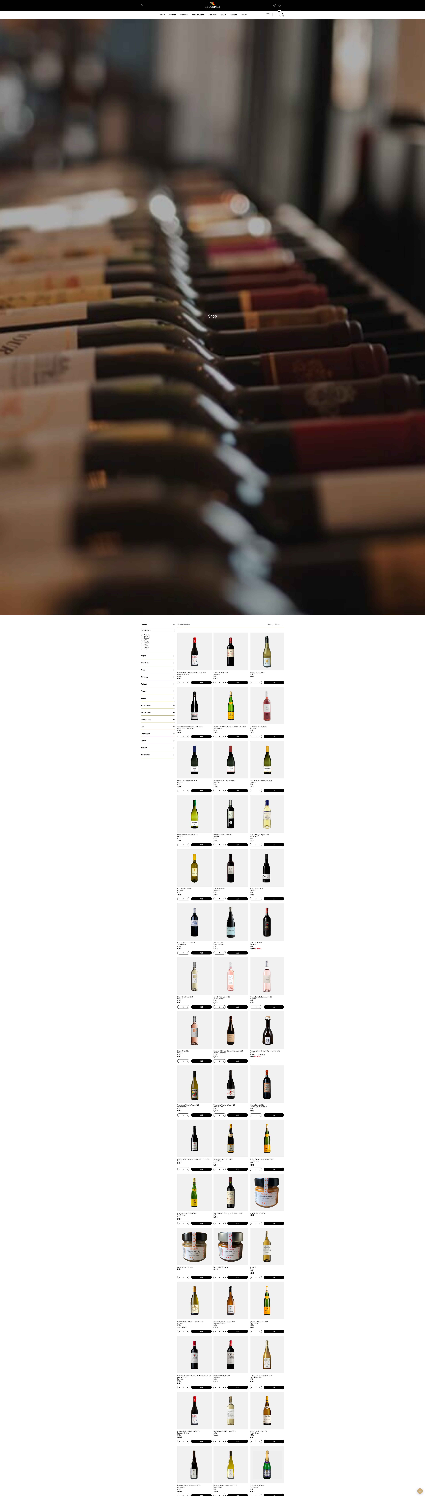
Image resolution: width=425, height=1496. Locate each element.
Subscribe (225, 759)
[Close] (252, 729)
